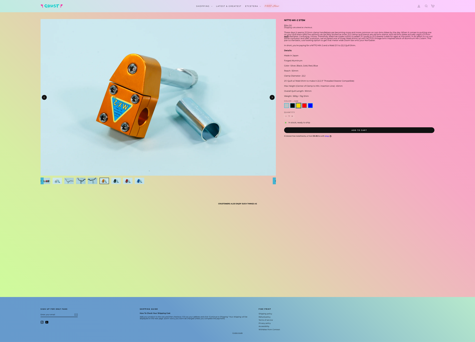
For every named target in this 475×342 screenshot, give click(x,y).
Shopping (203, 6)
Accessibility (264, 326)
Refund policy (265, 317)
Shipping (288, 27)
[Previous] (44, 97)
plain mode (238, 333)
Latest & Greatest (228, 6)
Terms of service (266, 320)
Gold (298, 105)
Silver (286, 105)
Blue (310, 105)
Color (291, 101)
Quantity (289, 112)
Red (304, 105)
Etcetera (252, 6)
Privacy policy (265, 323)
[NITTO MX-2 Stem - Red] (52, 282)
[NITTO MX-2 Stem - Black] (45, 282)
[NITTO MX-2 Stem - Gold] (49, 282)
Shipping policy (265, 314)
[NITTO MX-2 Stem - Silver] (42, 282)
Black (292, 105)
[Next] (272, 97)
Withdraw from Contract (269, 329)
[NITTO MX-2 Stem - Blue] (55, 282)
